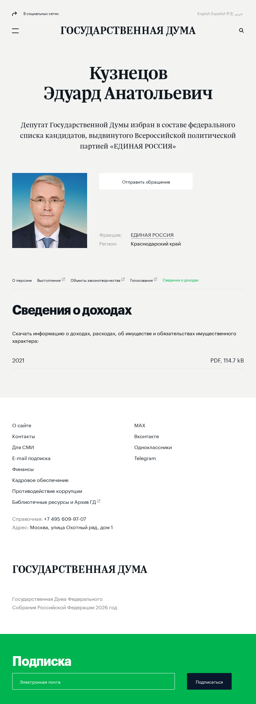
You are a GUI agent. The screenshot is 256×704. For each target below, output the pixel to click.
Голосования (141, 280)
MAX (139, 424)
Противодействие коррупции (47, 490)
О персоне (22, 280)
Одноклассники (153, 446)
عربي (239, 13)
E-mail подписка (31, 457)
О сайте (21, 424)
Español (218, 13)
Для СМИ (23, 446)
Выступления (49, 280)
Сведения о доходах (181, 279)
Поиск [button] (241, 30)
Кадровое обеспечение (40, 479)
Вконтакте (146, 435)
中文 (230, 13)
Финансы (23, 468)
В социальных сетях (40, 13)
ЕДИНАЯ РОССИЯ (152, 234)
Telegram (145, 457)
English (204, 13)
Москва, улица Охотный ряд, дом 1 (71, 526)
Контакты (23, 435)
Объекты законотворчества (95, 280)
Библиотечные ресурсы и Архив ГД (54, 501)
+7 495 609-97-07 (65, 518)
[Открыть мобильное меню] (15, 30)
